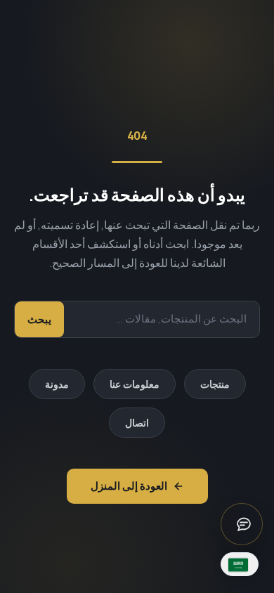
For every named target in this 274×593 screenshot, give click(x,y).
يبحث (39, 319)
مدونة (57, 384)
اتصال (137, 422)
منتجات (215, 384)
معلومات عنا (134, 384)
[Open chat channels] (242, 524)
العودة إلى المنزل (129, 485)
